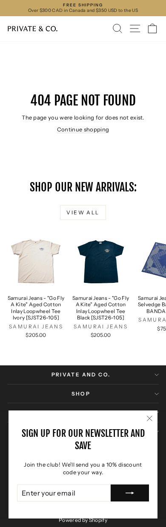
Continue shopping (83, 129)
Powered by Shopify (83, 520)
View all (82, 212)
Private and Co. (81, 374)
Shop (81, 393)
